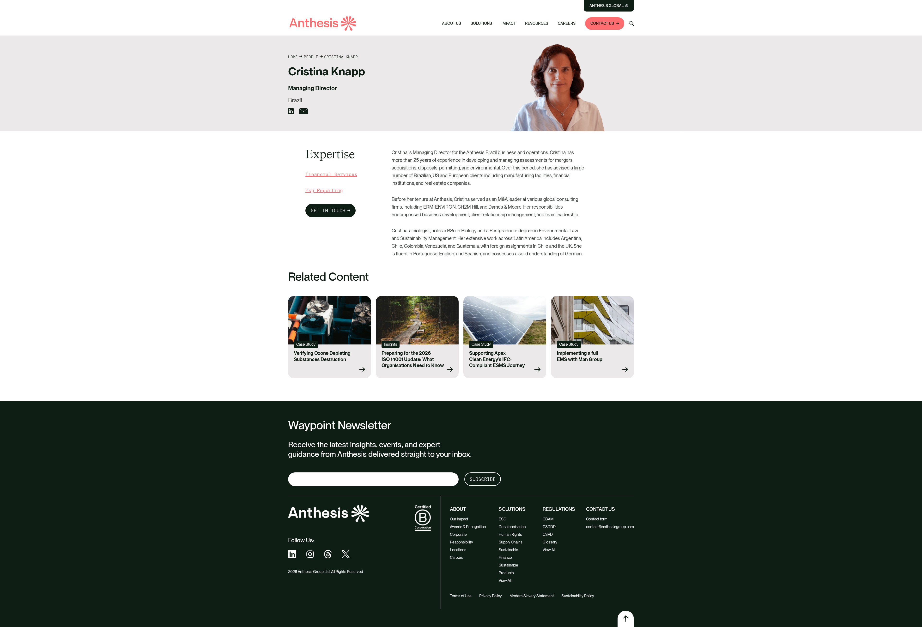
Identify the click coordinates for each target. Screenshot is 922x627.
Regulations (559, 509)
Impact (509, 23)
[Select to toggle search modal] (631, 23)
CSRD (548, 534)
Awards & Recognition (468, 527)
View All (505, 580)
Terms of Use (461, 596)
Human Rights (510, 534)
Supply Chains (510, 542)
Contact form (596, 519)
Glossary (550, 542)
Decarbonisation (512, 527)
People (311, 57)
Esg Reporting (324, 190)
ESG (502, 519)
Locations (458, 550)
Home (293, 57)
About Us (451, 23)
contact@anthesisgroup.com (610, 527)
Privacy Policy (490, 596)
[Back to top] (626, 619)
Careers (567, 23)
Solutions (481, 23)
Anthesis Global (606, 6)
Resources (536, 23)
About (458, 509)
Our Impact (459, 519)
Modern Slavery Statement (532, 596)
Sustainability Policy (578, 596)
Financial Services (331, 174)
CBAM (548, 519)
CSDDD (549, 527)
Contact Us (602, 23)
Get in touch (328, 210)
